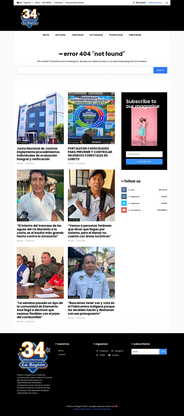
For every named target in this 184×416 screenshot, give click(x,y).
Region (20, 163)
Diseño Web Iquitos (82, 409)
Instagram (119, 351)
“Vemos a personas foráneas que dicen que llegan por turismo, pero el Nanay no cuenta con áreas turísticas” (90, 231)
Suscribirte (162, 210)
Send (163, 351)
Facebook (104, 351)
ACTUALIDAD (23, 143)
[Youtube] (109, 355)
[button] (166, 2)
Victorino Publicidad (101, 409)
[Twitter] (97, 355)
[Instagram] (112, 351)
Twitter (102, 355)
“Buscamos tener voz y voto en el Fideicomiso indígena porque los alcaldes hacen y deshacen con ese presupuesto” (91, 308)
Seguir (164, 197)
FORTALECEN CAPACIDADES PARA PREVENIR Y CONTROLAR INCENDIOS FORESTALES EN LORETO (90, 153)
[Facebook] (97, 351)
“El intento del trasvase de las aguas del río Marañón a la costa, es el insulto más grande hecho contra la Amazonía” (40, 231)
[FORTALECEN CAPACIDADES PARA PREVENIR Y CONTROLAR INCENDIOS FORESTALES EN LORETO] (91, 118)
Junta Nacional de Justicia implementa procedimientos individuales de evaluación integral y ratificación (38, 153)
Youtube (115, 355)
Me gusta (163, 190)
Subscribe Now (144, 161)
